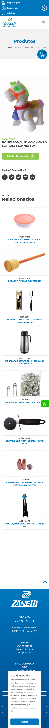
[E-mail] (25, 177)
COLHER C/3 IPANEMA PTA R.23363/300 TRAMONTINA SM (24, 321)
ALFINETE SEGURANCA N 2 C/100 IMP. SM (24, 402)
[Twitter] (12, 177)
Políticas (11, 13)
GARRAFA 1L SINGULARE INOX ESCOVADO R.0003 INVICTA (24, 362)
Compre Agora (13, 2)
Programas (24, 652)
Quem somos (24, 645)
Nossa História (24, 649)
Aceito (24, 722)
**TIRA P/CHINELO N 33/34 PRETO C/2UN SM (24, 525)
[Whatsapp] (45, 403)
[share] (32, 177)
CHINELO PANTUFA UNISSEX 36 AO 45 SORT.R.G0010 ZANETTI (24, 483)
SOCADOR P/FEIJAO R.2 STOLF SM (24, 281)
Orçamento (12, 8)
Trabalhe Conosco (24, 670)
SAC (24, 667)
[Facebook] (5, 177)
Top (45, 582)
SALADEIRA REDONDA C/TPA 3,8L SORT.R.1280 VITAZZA (24, 240)
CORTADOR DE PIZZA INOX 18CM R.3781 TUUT (24, 442)
